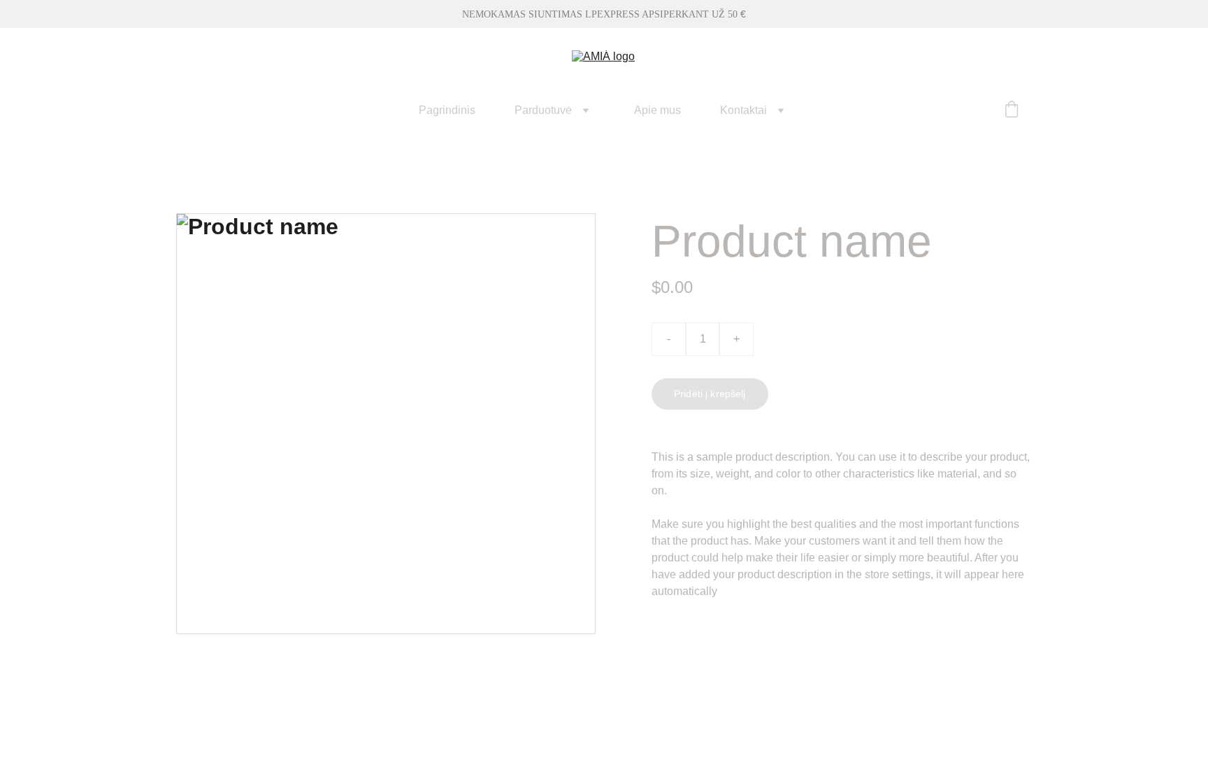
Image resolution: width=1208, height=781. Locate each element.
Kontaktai (743, 110)
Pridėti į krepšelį (710, 393)
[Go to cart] (1011, 110)
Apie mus (657, 110)
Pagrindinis (447, 110)
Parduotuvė (543, 110)
